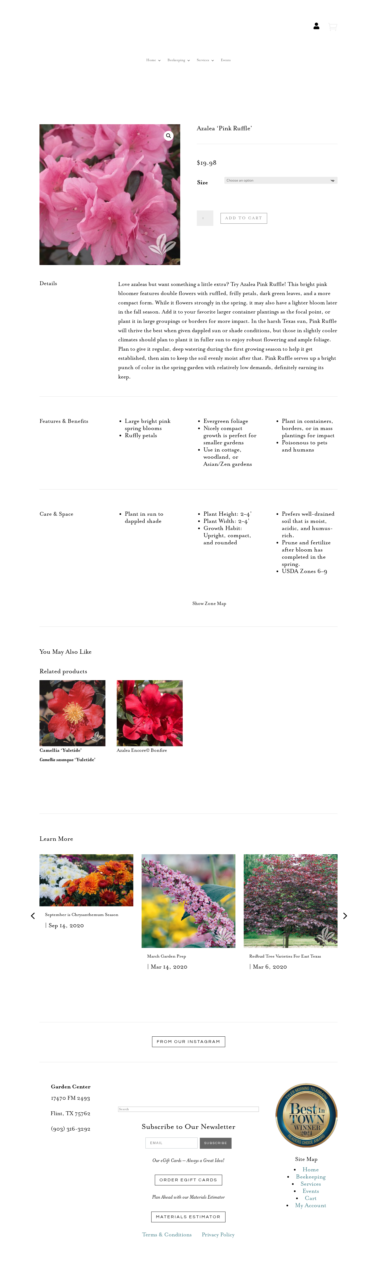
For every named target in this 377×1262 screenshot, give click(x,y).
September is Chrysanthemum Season (81, 914)
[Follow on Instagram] (194, 1089)
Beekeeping (176, 60)
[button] (169, 136)
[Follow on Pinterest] (205, 1089)
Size (202, 182)
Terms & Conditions (167, 1235)
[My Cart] (333, 27)
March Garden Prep (166, 956)
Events (226, 60)
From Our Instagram (189, 1041)
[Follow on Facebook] (172, 1089)
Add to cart (243, 218)
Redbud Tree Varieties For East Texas (285, 956)
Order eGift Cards (188, 1180)
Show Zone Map (209, 603)
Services (203, 60)
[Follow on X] (183, 1089)
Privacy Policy (218, 1235)
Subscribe (215, 1143)
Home (151, 60)
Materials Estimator (188, 1217)
